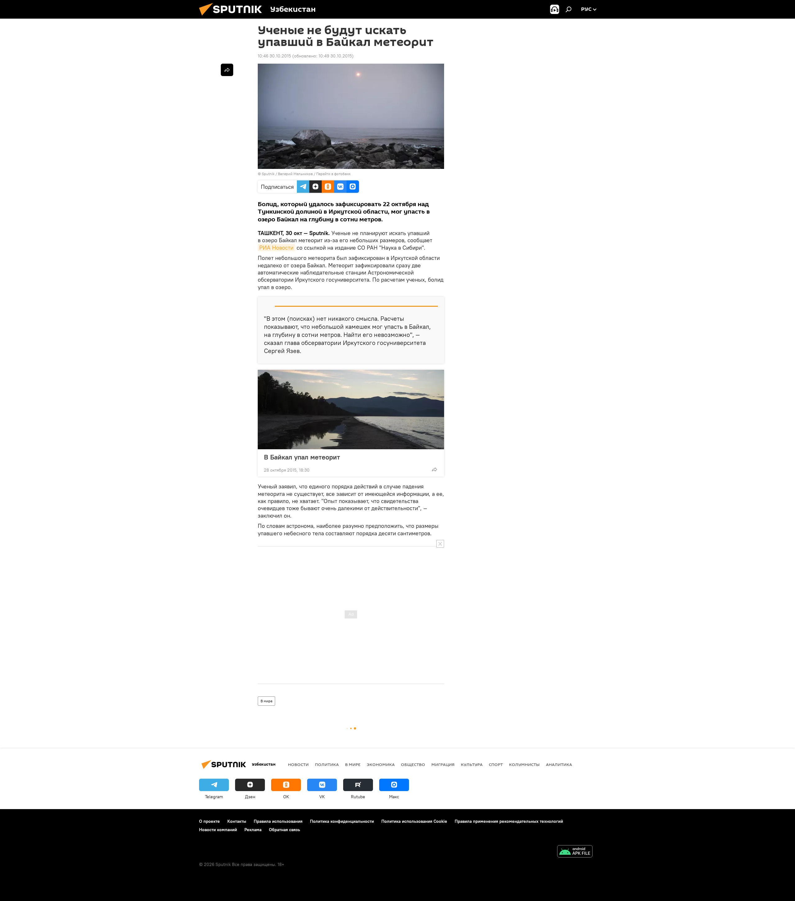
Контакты (236, 821)
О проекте (209, 821)
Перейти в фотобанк (333, 173)
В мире (266, 701)
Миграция (443, 764)
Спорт (496, 764)
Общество (413, 764)
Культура (472, 764)
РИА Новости (276, 247)
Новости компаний (218, 829)
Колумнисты (524, 764)
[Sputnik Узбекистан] (233, 17)
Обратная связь (284, 829)
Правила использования (278, 821)
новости (298, 764)
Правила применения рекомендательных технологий (509, 821)
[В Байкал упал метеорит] (351, 409)
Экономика (381, 764)
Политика (327, 764)
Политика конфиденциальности (342, 821)
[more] (434, 469)
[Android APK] (575, 852)
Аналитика (559, 764)
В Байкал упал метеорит (302, 457)
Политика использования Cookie (414, 821)
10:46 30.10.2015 (274, 56)
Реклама (252, 829)
